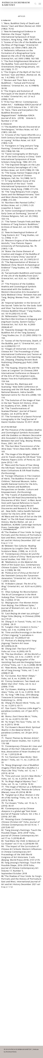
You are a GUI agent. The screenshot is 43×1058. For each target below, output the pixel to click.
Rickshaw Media (11, 1052)
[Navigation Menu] (40, 4)
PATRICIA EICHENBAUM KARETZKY (16, 3)
